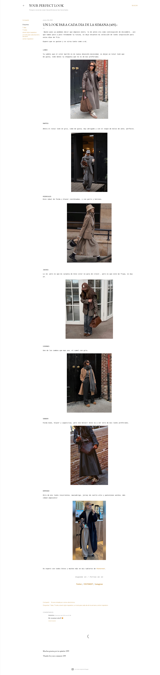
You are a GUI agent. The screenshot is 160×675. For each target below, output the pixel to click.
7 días (24, 27)
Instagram (99, 584)
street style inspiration (29, 32)
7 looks (24, 30)
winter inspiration (27, 39)
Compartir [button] (25, 20)
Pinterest (101, 569)
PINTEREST (88, 584)
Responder (52, 621)
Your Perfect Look (46, 5)
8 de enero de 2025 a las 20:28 (63, 615)
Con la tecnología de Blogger (81, 669)
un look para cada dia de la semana (85, 605)
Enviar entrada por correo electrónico (63, 602)
